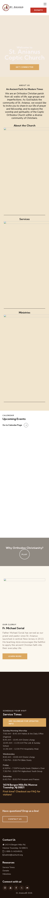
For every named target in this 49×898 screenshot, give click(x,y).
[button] (45, 3)
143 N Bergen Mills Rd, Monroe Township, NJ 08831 (20, 786)
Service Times (9, 867)
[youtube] (10, 887)
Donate (6, 870)
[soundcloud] (27, 887)
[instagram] (5, 887)
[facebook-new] (16, 887)
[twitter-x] (21, 887)
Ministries (7, 874)
